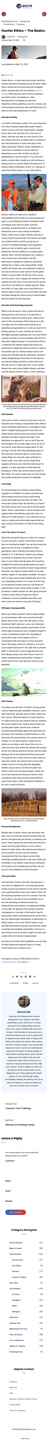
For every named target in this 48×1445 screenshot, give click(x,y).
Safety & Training (17, 1346)
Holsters (15, 1271)
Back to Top (25, 1438)
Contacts (13, 1382)
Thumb (4, 962)
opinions (35, 983)
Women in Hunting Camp (19, 1124)
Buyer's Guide (15, 1248)
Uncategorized (15, 1352)
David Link (11, 37)
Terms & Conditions (17, 1410)
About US (13, 1387)
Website (8, 1201)
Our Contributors (16, 1340)
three (19, 962)
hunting (25, 983)
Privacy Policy (15, 1405)
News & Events (15, 1335)
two (14, 962)
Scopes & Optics (19, 1277)
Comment (10, 1161)
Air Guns (16, 1294)
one (10, 962)
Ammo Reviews (16, 1243)
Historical (13, 1317)
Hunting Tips (22, 37)
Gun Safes (16, 1266)
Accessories (17, 1260)
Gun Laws (13, 1283)
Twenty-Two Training (18, 1108)
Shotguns (16, 1312)
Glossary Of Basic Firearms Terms (23, 1399)
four (27, 962)
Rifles (14, 1306)
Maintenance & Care (18, 1329)
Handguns (16, 1300)
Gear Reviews (15, 1254)
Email (8, 1191)
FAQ (11, 1393)
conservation (14, 983)
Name (8, 1181)
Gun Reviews (15, 1289)
